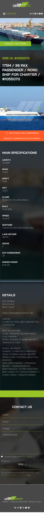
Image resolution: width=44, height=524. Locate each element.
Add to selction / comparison (24, 133)
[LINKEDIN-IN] (31, 13)
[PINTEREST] (42, 13)
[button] (4, 14)
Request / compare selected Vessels (22, 138)
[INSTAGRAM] (37, 13)
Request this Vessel (16, 43)
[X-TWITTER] (33, 13)
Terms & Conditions (19, 502)
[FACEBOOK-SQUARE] (35, 13)
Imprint (5, 502)
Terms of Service (20, 475)
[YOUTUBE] (40, 13)
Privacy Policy (26, 457)
